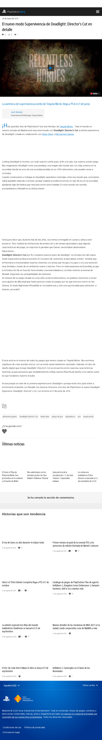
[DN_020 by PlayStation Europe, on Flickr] (51, 327)
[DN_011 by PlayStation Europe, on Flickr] (51, 307)
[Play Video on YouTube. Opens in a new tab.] (95, 93)
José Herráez (17, 112)
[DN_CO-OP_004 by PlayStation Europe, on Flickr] (51, 346)
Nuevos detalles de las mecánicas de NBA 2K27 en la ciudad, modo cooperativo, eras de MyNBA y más (76, 626)
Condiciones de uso (12, 727)
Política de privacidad (34, 727)
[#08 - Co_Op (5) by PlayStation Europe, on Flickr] (51, 226)
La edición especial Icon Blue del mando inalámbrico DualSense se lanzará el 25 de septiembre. (21, 628)
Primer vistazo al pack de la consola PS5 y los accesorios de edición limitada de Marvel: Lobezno (75, 544)
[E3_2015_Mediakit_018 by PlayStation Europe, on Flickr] (51, 146)
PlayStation (16, 11)
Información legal (11, 732)
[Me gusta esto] (19, 547)
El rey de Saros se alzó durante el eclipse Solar (23, 542)
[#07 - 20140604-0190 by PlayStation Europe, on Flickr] (51, 206)
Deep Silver (47, 134)
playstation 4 (70, 416)
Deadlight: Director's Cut (29, 416)
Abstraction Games (64, 134)
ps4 (79, 416)
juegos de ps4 (57, 416)
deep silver (45, 416)
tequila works (88, 416)
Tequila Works (66, 126)
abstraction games (10, 416)
